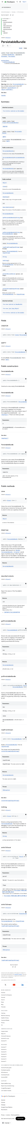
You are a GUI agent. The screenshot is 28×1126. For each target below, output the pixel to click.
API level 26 (8, 533)
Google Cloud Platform (6, 1107)
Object (5, 182)
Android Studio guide (6, 1067)
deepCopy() (5, 414)
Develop (13, 12)
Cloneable (4, 56)
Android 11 (3, 1061)
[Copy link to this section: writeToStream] (12, 905)
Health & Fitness (5, 1018)
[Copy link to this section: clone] (6, 491)
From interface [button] (13, 111)
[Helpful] (10, 15)
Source (3, 999)
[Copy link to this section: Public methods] (16, 486)
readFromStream (7, 247)
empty (7, 141)
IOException (6, 790)
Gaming (3, 1013)
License (8, 1115)
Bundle (4, 95)
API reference (6, 7)
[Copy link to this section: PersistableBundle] (14, 371)
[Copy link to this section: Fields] (7, 321)
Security (3, 997)
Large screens (4, 1031)
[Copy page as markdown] (7, 45)
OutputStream (15, 288)
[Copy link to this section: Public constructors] (19, 366)
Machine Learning (5, 1015)
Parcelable (11, 56)
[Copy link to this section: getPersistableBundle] (17, 621)
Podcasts (3, 1007)
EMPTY (4, 137)
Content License (18, 974)
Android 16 (3, 1049)
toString (5, 260)
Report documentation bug (7, 1085)
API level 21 (8, 37)
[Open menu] (2, 2)
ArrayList (16, 552)
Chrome (3, 1102)
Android (3, 992)
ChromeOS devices (5, 1036)
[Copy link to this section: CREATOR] (9, 326)
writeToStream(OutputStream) (10, 751)
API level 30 (8, 733)
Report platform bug (6, 1083)
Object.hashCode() (7, 89)
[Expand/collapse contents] (10, 19)
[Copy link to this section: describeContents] (15, 576)
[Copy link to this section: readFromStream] (14, 730)
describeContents (8, 207)
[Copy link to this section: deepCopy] (9, 530)
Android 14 (3, 1054)
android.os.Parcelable (17, 111)
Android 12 (3, 1059)
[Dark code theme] (26, 333)
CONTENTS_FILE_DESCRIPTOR (12, 612)
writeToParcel (7, 274)
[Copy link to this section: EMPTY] (7, 343)
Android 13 (3, 1056)
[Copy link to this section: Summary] (10, 102)
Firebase (3, 1105)
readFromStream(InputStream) (10, 926)
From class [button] (12, 304)
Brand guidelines (15, 1115)
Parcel (13, 274)
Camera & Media (5, 1020)
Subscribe (20, 1118)
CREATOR (5, 126)
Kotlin (20, 48)
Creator (4, 122)
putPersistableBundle (9, 232)
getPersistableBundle (9, 217)
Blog (2, 1004)
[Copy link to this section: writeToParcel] (12, 848)
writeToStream (7, 288)
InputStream (15, 247)
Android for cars (5, 1038)
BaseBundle (11, 54)
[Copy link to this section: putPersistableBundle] (17, 676)
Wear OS (3, 1033)
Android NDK (4, 1077)
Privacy (3, 1022)
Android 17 (3, 1047)
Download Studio (5, 1074)
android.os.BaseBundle (9, 62)
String (18, 217)
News (2, 1002)
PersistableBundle (18, 84)
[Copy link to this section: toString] (8, 807)
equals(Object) (11, 88)
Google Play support (6, 1088)
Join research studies (6, 1090)
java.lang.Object (5, 60)
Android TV (3, 1040)
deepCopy (5, 197)
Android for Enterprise (6, 995)
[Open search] (17, 2)
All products (4, 1109)
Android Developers (5, 12)
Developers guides (5, 1070)
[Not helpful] (13, 15)
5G (2, 1025)
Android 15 (3, 1052)
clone (4, 186)
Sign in (24, 1)
